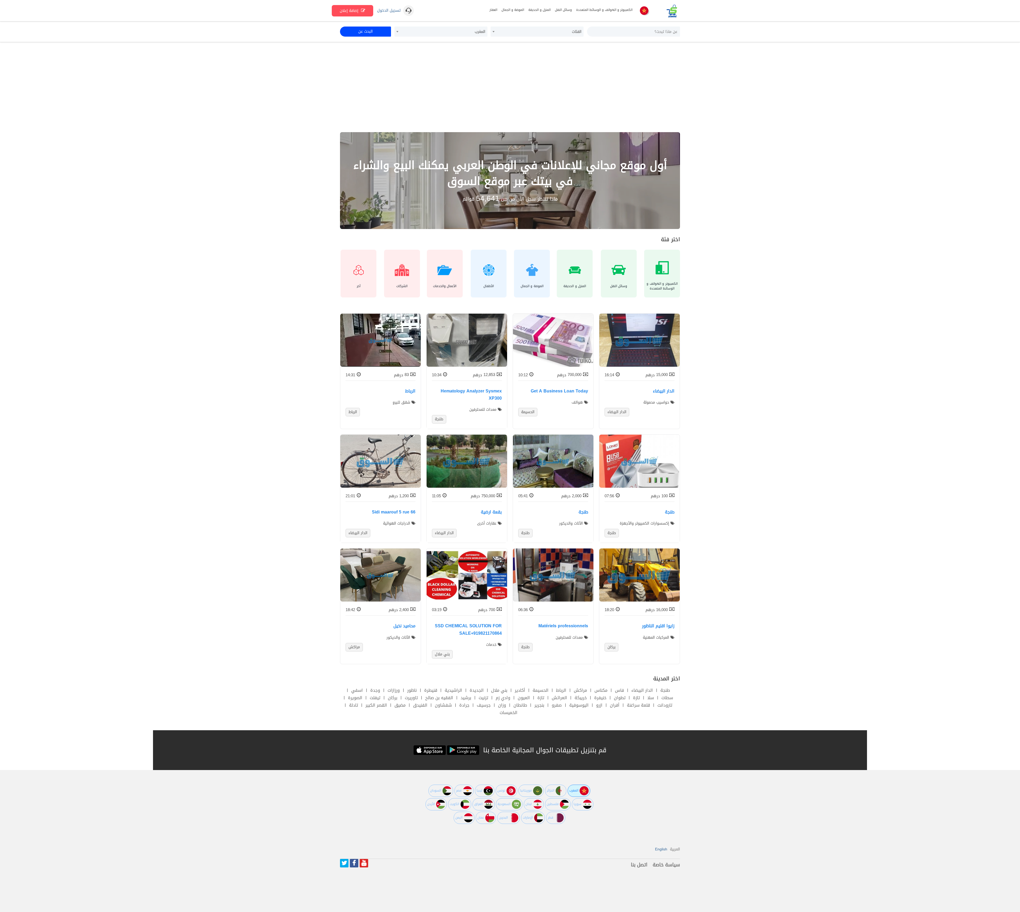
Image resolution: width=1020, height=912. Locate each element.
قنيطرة (430, 690)
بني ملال (499, 690)
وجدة (375, 690)
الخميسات (508, 712)
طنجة (665, 690)
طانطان (520, 705)
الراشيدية (453, 690)
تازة (636, 698)
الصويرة (355, 698)
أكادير (520, 690)
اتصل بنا (639, 864)
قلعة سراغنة (638, 705)
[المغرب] (644, 11)
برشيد (466, 698)
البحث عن (365, 31)
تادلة (353, 705)
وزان (502, 705)
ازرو (599, 705)
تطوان (620, 698)
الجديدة (477, 690)
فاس (619, 690)
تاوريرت (411, 698)
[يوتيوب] (364, 863)
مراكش (580, 690)
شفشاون (443, 705)
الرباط (561, 690)
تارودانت (664, 705)
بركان (392, 698)
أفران (614, 705)
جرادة (464, 705)
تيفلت (375, 698)
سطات (667, 698)
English (661, 849)
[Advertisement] (510, 87)
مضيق (400, 705)
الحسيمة (541, 690)
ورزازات (394, 690)
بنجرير (539, 705)
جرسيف (484, 705)
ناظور (412, 690)
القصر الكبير (376, 705)
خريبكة (581, 698)
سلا (650, 698)
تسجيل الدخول (389, 10)
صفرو (557, 705)
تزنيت (483, 698)
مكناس (600, 690)
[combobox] (537, 32)
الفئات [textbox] (576, 31)
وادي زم (503, 698)
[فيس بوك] (354, 863)
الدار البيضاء (642, 690)
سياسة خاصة (666, 864)
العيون (524, 698)
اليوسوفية (579, 705)
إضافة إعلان (350, 10)
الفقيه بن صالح (439, 698)
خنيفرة (600, 698)
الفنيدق (420, 705)
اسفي (357, 690)
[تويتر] (344, 863)
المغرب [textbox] (480, 31)
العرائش (559, 698)
